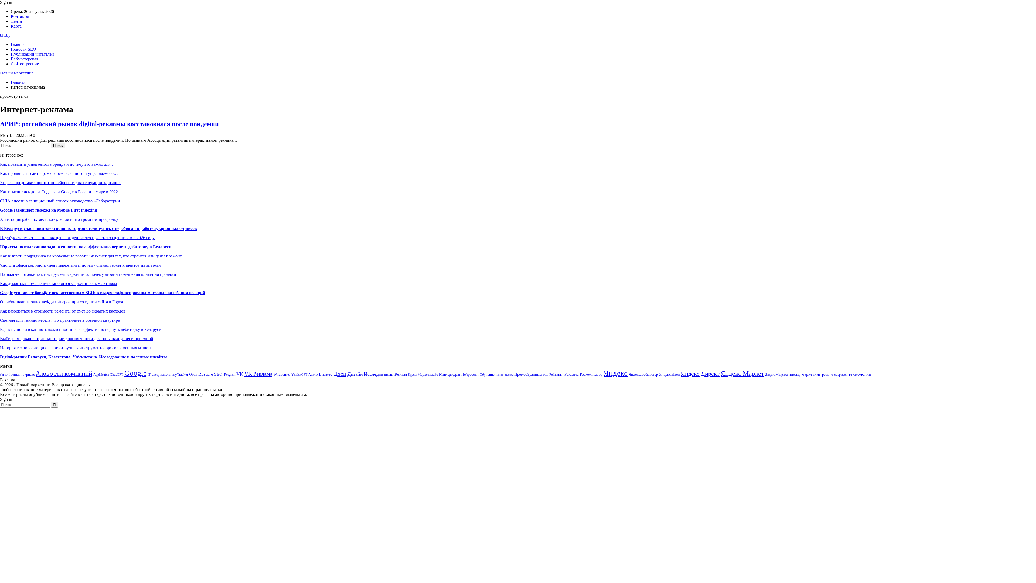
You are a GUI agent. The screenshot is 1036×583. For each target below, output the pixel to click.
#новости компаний (64, 373)
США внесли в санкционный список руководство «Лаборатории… (62, 201)
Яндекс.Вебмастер (643, 374)
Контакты (20, 16)
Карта (16, 26)
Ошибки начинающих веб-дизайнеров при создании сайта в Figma (61, 302)
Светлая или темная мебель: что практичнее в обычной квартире (60, 320)
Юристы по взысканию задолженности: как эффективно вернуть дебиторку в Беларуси (85, 247)
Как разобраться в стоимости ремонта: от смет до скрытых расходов (62, 311)
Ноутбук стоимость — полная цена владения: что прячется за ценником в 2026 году (77, 237)
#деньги (15, 374)
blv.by (5, 35)
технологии (859, 374)
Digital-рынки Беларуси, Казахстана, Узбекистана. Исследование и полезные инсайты (83, 357)
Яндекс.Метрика (776, 375)
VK (239, 374)
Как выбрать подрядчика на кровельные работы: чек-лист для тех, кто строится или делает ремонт (91, 256)
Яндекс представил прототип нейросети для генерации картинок (60, 182)
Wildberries (282, 375)
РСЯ (545, 374)
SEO (218, 374)
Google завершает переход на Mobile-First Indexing (48, 210)
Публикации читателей (32, 54)
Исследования (378, 374)
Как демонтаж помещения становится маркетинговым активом (58, 283)
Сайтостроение (25, 64)
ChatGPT (116, 375)
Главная (18, 44)
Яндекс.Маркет (742, 373)
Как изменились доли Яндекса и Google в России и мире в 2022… (61, 191)
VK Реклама (258, 374)
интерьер (794, 375)
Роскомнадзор (591, 374)
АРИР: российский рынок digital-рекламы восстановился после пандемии (109, 123)
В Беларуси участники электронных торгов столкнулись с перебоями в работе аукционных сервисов (98, 228)
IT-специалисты (159, 375)
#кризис (29, 375)
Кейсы (400, 374)
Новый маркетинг (16, 73)
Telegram (229, 375)
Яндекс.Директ (700, 374)
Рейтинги (556, 374)
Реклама (571, 374)
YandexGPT (299, 375)
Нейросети (470, 374)
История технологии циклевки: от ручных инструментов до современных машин (75, 347)
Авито (313, 374)
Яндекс (616, 373)
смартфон (840, 375)
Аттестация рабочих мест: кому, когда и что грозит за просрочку (59, 219)
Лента (16, 21)
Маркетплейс (428, 374)
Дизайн (355, 374)
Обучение (487, 374)
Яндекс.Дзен (669, 374)
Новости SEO (23, 49)
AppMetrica (101, 375)
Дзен (340, 374)
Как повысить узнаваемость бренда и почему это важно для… (57, 164)
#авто (4, 375)
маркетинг (811, 374)
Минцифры (449, 374)
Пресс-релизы (504, 374)
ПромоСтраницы (528, 374)
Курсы (412, 375)
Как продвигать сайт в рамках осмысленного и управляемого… (59, 173)
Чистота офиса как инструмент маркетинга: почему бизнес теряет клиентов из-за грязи (80, 265)
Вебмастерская (24, 59)
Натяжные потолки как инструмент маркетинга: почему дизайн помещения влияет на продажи (88, 274)
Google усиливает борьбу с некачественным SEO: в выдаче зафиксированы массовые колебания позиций (102, 292)
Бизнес (326, 374)
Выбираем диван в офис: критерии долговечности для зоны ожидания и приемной (76, 338)
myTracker (180, 374)
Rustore (205, 374)
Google (135, 373)
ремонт (827, 375)
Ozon (193, 374)
